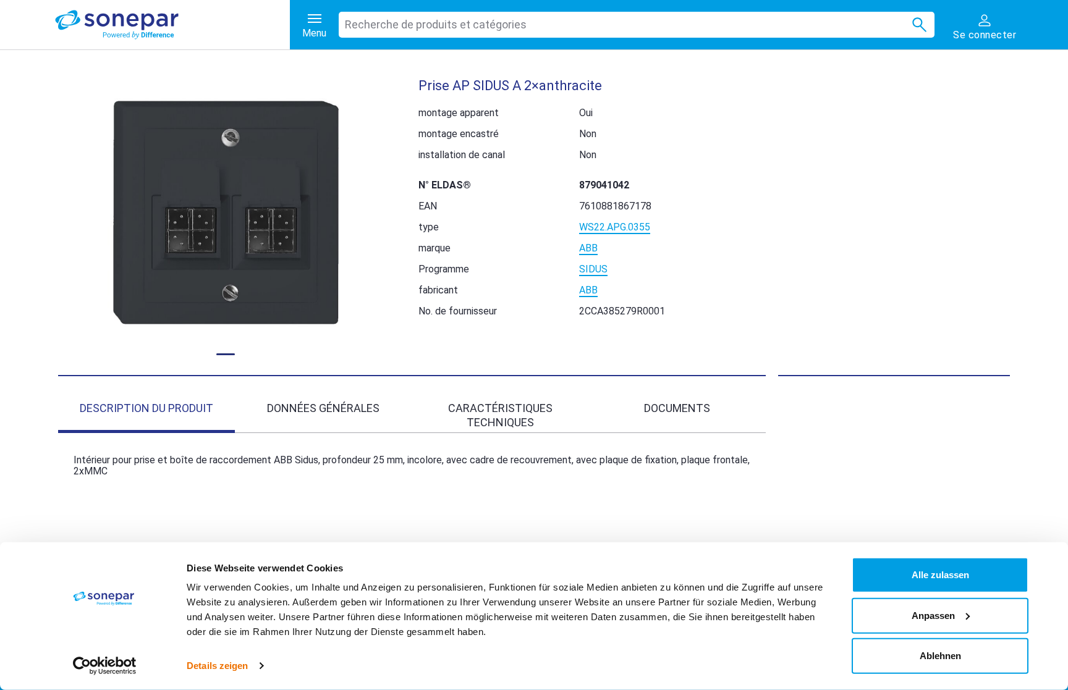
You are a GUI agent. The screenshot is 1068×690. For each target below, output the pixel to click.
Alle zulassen (940, 575)
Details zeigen (217, 665)
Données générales (323, 408)
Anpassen (933, 615)
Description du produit (146, 408)
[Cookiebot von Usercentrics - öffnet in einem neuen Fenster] (105, 666)
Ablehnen (940, 655)
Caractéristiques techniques (500, 415)
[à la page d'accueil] (172, 24)
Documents (677, 408)
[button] (226, 213)
